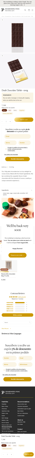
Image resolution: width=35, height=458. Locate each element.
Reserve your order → (17, 255)
